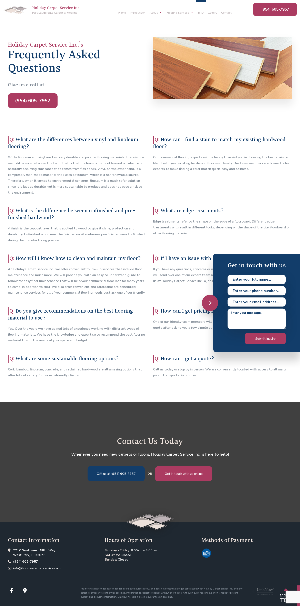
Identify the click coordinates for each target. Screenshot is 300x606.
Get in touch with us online (184, 474)
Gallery (212, 13)
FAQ (201, 13)
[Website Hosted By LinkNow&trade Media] (262, 589)
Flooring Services (178, 13)
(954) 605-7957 (275, 9)
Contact (226, 13)
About (154, 13)
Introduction (138, 13)
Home (122, 13)
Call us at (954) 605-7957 (116, 474)
